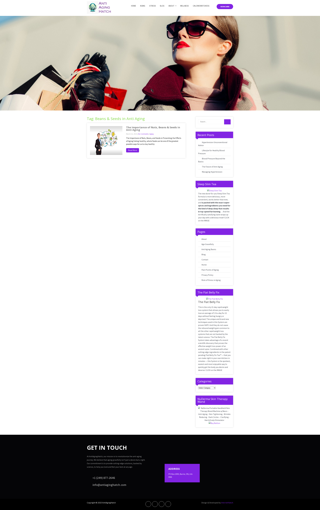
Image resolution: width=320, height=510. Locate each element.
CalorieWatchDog (201, 6)
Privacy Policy (207, 275)
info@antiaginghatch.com (109, 485)
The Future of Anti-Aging (212, 166)
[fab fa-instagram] (168, 504)
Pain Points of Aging (210, 270)
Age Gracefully (208, 244)
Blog (162, 6)
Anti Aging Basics (209, 249)
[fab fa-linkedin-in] (161, 504)
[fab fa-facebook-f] (148, 504)
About (171, 6)
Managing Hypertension (212, 172)
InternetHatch (227, 502)
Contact (205, 259)
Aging (142, 6)
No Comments (143, 134)
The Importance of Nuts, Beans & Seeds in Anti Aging (153, 129)
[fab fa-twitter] (155, 504)
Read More (132, 150)
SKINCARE (224, 6)
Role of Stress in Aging (211, 280)
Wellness (184, 6)
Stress (152, 6)
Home (133, 6)
